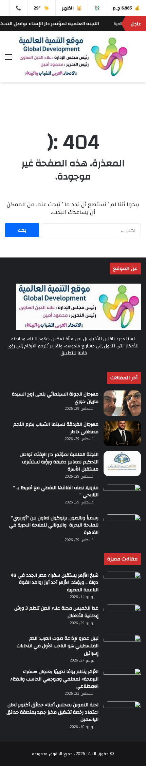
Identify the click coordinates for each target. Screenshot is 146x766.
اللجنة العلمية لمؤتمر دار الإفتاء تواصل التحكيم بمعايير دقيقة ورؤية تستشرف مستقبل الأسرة (59, 462)
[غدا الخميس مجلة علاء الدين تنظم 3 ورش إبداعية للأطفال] (122, 617)
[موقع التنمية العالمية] (73, 57)
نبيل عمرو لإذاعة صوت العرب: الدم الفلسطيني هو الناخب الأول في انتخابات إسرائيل (57, 645)
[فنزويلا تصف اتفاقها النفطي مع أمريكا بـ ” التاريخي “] (122, 497)
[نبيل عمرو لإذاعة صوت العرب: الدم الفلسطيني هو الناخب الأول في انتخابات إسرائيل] (122, 647)
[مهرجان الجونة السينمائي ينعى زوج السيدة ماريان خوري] (122, 403)
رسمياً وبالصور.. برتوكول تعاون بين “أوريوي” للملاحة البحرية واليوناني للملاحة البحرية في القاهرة (53, 525)
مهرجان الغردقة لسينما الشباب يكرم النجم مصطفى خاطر (55, 428)
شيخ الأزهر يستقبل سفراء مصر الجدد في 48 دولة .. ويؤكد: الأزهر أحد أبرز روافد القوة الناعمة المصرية (54, 582)
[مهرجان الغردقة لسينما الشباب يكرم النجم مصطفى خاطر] (122, 433)
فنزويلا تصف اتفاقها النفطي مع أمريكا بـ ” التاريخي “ (55, 491)
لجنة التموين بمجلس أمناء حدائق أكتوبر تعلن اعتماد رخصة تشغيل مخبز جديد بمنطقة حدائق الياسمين (52, 712)
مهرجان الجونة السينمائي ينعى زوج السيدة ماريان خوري (55, 398)
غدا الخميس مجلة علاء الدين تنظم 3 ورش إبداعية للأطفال (56, 612)
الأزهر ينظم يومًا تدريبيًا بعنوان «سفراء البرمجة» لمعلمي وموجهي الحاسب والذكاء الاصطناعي (54, 679)
